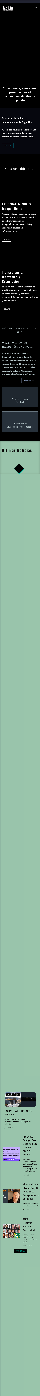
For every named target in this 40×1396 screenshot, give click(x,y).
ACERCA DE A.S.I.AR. (30, 11)
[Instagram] (31, 2)
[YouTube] (34, 2)
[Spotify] (37, 2)
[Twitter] (28, 2)
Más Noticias (20, 1251)
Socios (7, 145)
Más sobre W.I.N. (30, 380)
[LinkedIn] (26, 2)
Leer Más (7, 240)
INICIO (19, 10)
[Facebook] (23, 2)
